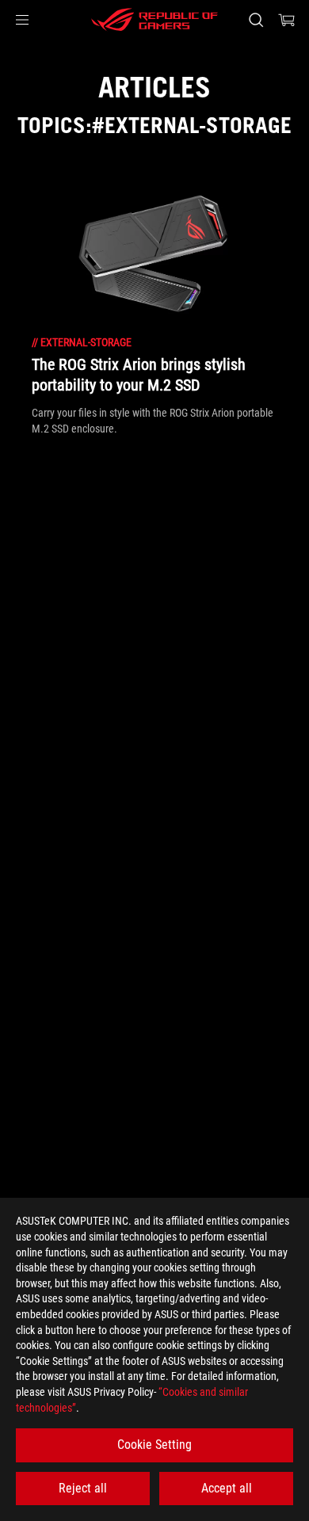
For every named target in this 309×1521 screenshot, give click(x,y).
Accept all (226, 1488)
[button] (22, 19)
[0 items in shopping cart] (286, 20)
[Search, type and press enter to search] (255, 20)
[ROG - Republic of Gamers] (154, 20)
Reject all (83, 1488)
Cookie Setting (154, 1444)
